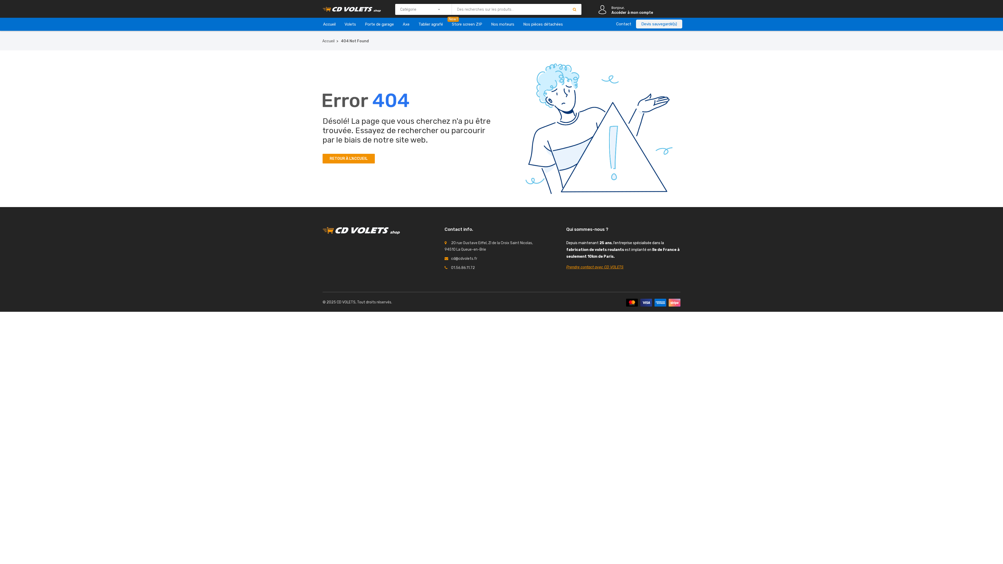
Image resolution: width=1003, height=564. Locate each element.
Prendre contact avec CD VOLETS (594, 267)
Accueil (329, 24)
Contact (623, 24)
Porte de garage (379, 24)
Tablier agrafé (430, 24)
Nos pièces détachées (543, 24)
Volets (350, 24)
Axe (406, 24)
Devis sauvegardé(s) (659, 24)
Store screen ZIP (467, 24)
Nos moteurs (502, 24)
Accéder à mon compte (632, 12)
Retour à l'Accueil (349, 158)
